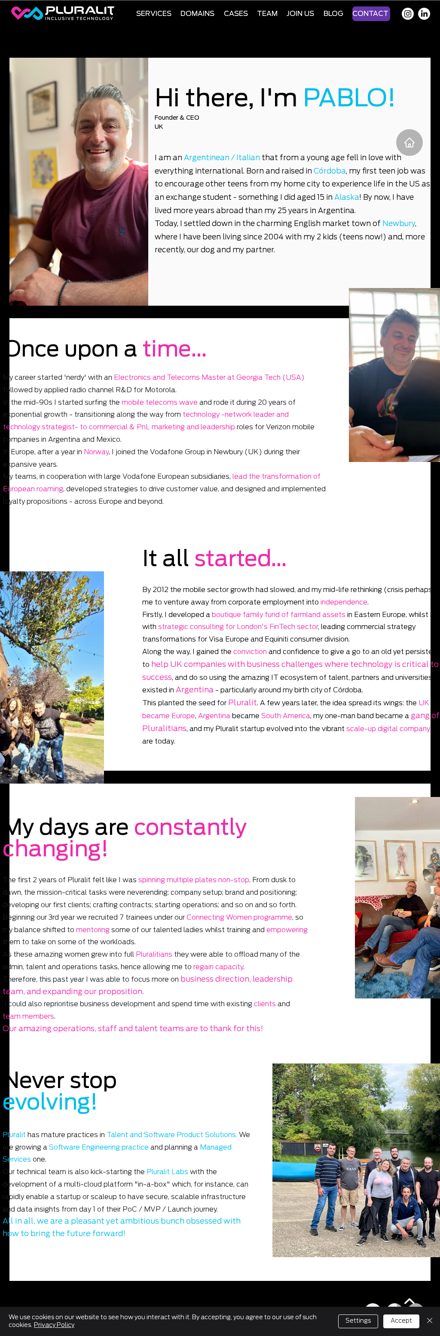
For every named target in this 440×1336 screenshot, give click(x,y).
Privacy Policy (54, 1325)
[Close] (430, 1321)
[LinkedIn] (424, 14)
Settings (358, 1321)
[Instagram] (408, 14)
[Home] (409, 142)
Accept (401, 1321)
